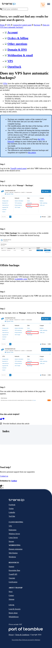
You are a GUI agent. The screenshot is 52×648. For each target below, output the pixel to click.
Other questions (17, 43)
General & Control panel (22, 25)
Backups (37, 25)
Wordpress (12, 557)
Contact (11, 595)
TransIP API (13, 574)
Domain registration (15, 549)
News (10, 592)
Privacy (11, 635)
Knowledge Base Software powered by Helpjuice (26, 640)
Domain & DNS (17, 49)
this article (32, 153)
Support (11, 566)
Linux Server (13, 537)
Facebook (12, 505)
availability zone (21, 279)
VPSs (5, 83)
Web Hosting (13, 553)
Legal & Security (15, 609)
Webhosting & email (20, 55)
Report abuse (13, 613)
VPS (9, 25)
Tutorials (12, 578)
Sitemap (11, 599)
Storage (11, 541)
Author (14, 481)
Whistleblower (14, 617)
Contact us (4, 476)
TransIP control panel (18, 168)
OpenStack (14, 66)
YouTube (12, 516)
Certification (13, 582)
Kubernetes (12, 530)
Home (2, 25)
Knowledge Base (14, 570)
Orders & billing (17, 38)
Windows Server (14, 534)
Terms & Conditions (22, 635)
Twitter (11, 508)
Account (12, 32)
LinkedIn (12, 512)
